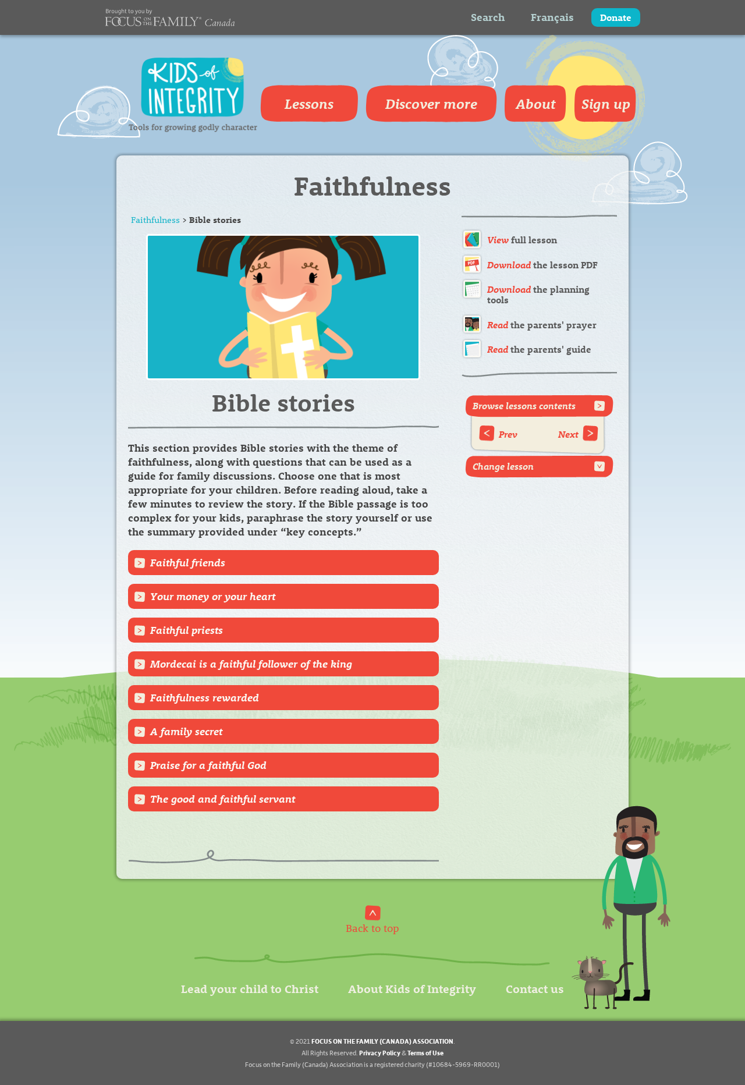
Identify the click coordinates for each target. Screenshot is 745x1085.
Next (568, 434)
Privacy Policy (379, 1052)
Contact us (535, 988)
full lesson (522, 239)
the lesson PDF (542, 264)
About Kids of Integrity (412, 988)
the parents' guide (539, 349)
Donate (616, 17)
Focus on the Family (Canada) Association (382, 1041)
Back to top (372, 927)
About (536, 103)
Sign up (605, 103)
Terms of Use (425, 1052)
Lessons (309, 103)
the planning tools (538, 294)
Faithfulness (155, 219)
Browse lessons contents (524, 405)
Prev (508, 434)
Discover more (431, 103)
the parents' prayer (542, 324)
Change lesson (503, 466)
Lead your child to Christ (249, 988)
